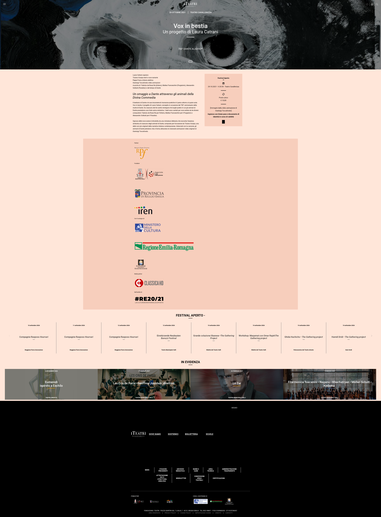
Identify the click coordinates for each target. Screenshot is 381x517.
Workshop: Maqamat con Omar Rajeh (259, 336)
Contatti (229, 513)
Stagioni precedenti (163, 470)
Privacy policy (170, 513)
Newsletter (181, 478)
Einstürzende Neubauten (169, 336)
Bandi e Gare (196, 470)
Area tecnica (210, 470)
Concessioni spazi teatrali (199, 478)
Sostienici (173, 434)
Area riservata (154, 513)
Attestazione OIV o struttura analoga (162, 478)
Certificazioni (219, 478)
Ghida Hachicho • (304, 337)
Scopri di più (53, 398)
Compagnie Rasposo (33, 337)
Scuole (209, 434)
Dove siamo (155, 434)
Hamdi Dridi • (349, 337)
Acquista (137, 397)
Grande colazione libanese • (213, 336)
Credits (218, 513)
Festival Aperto (223, 78)
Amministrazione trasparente (229, 470)
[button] (371, 336)
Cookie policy (185, 513)
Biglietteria (191, 434)
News (147, 470)
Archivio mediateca (180, 470)
